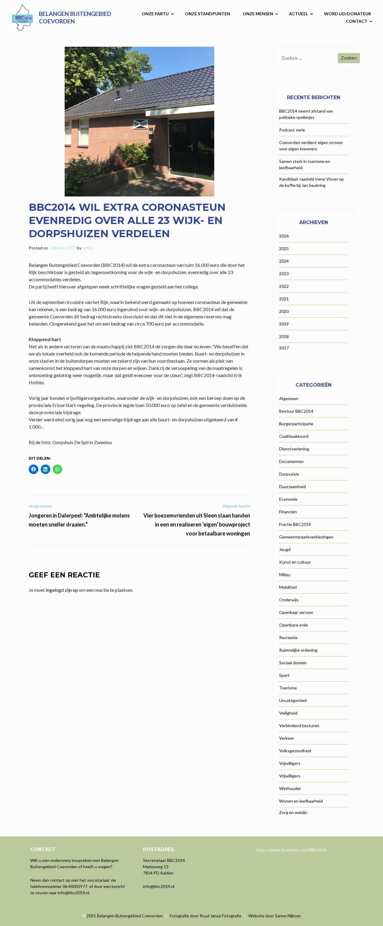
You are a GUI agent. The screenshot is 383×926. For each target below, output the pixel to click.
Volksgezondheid (295, 750)
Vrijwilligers (289, 763)
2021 (284, 298)
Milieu (284, 574)
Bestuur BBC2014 (296, 411)
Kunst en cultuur (295, 562)
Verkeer (286, 738)
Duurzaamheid (292, 486)
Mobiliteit (288, 587)
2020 (284, 311)
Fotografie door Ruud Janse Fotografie (205, 915)
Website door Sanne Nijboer (274, 915)
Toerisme (288, 687)
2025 (284, 248)
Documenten (291, 461)
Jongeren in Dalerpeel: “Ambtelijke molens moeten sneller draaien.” (79, 515)
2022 (284, 286)
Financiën (288, 511)
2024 (284, 261)
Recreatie (288, 637)
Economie (288, 499)
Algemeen (288, 398)
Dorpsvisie (289, 473)
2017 (284, 347)
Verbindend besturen (299, 725)
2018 (284, 336)
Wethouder (290, 788)
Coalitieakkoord (293, 436)
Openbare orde (293, 624)
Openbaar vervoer (296, 612)
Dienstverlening (294, 448)
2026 (284, 235)
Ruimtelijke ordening (298, 650)
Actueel (298, 13)
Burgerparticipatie (296, 423)
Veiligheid (288, 712)
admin (87, 247)
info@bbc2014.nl (73, 892)
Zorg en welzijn (293, 812)
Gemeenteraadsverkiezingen (306, 536)
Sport (284, 675)
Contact (356, 21)
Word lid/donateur (347, 13)
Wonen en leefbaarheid (301, 801)
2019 (284, 323)
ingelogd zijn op (62, 590)
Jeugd (285, 549)
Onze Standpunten (207, 13)
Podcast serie (292, 129)
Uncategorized (293, 700)
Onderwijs (289, 599)
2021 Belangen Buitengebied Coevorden (125, 915)
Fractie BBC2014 (295, 524)
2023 (284, 273)
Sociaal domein (293, 662)
